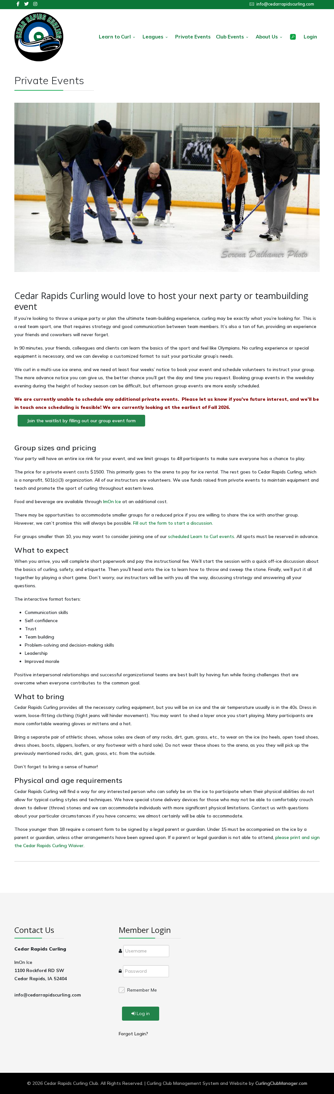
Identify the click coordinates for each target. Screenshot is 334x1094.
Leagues (153, 37)
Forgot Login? (133, 1034)
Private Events (193, 37)
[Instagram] (35, 4)
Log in (143, 1013)
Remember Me (142, 990)
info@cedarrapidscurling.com (285, 4)
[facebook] (18, 4)
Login (310, 37)
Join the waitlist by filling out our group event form (81, 421)
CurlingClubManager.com (281, 1083)
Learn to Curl (115, 37)
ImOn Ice (112, 501)
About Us (267, 37)
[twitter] (26, 4)
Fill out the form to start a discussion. (173, 523)
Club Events (230, 37)
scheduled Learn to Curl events (201, 536)
